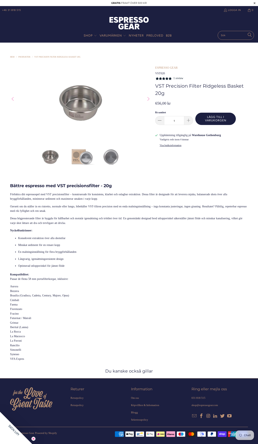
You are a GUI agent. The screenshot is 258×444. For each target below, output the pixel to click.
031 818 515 (198, 397)
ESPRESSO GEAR (166, 67)
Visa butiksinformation (170, 145)
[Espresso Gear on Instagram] (208, 416)
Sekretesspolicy (139, 419)
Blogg (134, 412)
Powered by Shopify (46, 433)
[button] (90, 36)
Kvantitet (160, 112)
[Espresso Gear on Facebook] (202, 416)
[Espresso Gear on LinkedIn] (215, 416)
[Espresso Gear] (129, 23)
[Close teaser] (33, 439)
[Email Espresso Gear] (194, 416)
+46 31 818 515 (11, 10)
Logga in (234, 10)
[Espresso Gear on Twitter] (223, 416)
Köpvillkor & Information (145, 405)
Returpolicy (77, 397)
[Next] (148, 99)
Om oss (135, 397)
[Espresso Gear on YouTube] (229, 416)
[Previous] (13, 99)
